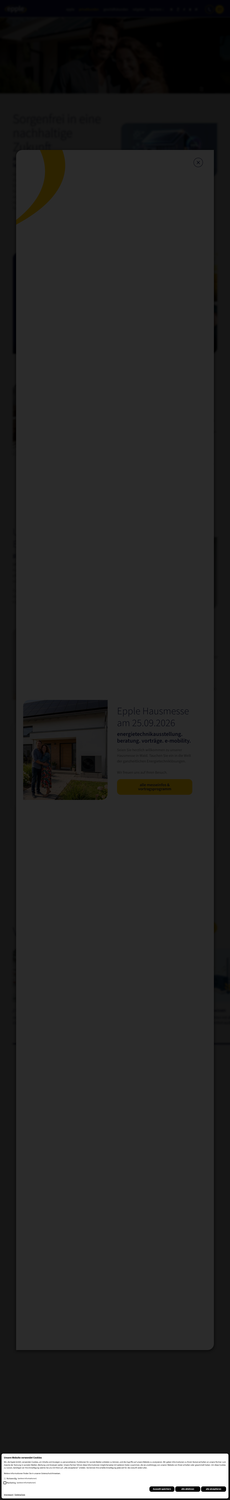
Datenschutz (20, 1494)
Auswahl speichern (162, 1489)
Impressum (8, 1494)
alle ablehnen (187, 1489)
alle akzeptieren (213, 1489)
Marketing (21, 1482)
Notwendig (22, 1478)
